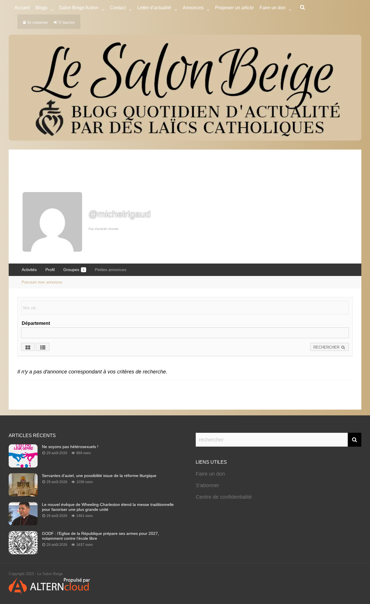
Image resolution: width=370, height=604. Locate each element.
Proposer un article (234, 7)
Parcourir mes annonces (42, 282)
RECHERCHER (327, 347)
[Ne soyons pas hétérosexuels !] (23, 466)
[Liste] (42, 347)
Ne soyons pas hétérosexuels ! (70, 446)
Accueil (22, 7)
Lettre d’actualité (154, 7)
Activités (29, 269)
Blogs (41, 7)
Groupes (73, 269)
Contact (118, 7)
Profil (50, 269)
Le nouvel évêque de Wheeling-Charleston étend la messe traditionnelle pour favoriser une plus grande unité (108, 507)
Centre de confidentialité (224, 497)
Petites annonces (110, 269)
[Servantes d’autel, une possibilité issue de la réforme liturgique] (23, 495)
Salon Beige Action (78, 7)
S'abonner (207, 485)
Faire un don (210, 474)
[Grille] (28, 347)
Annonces (193, 7)
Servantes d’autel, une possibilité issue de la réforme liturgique (99, 475)
